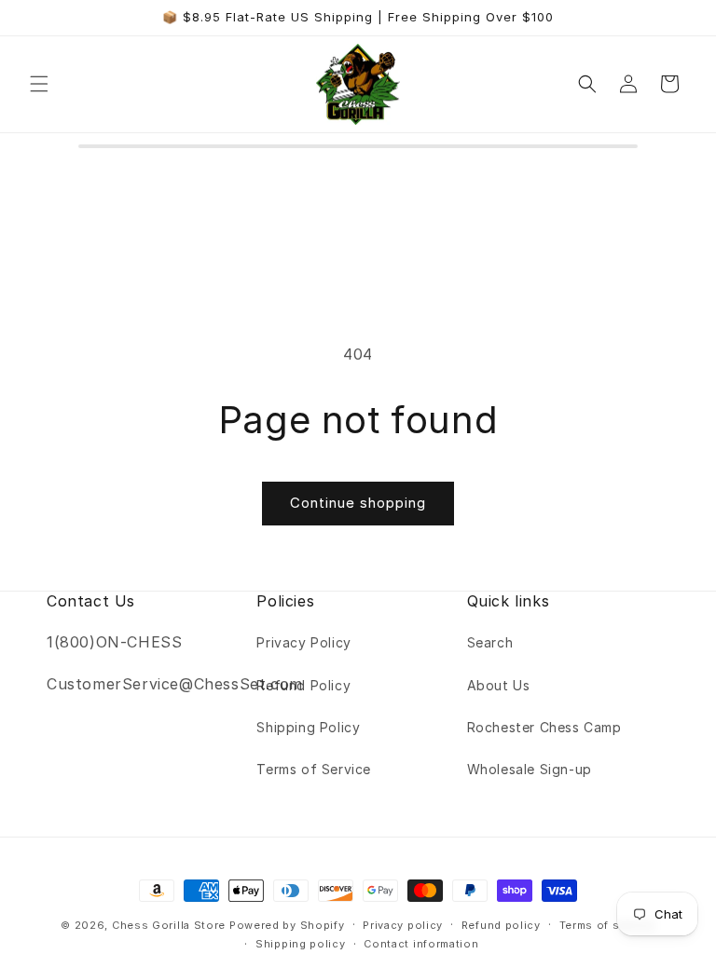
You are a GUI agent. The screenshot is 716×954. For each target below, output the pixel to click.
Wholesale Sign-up (529, 769)
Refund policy (501, 925)
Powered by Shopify (287, 925)
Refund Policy (303, 685)
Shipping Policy (308, 727)
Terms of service (607, 925)
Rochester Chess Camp (544, 727)
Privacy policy (403, 925)
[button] (39, 83)
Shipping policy (300, 943)
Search (490, 642)
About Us (498, 685)
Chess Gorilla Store (169, 925)
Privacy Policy (303, 642)
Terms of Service (313, 769)
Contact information (421, 943)
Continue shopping (358, 502)
